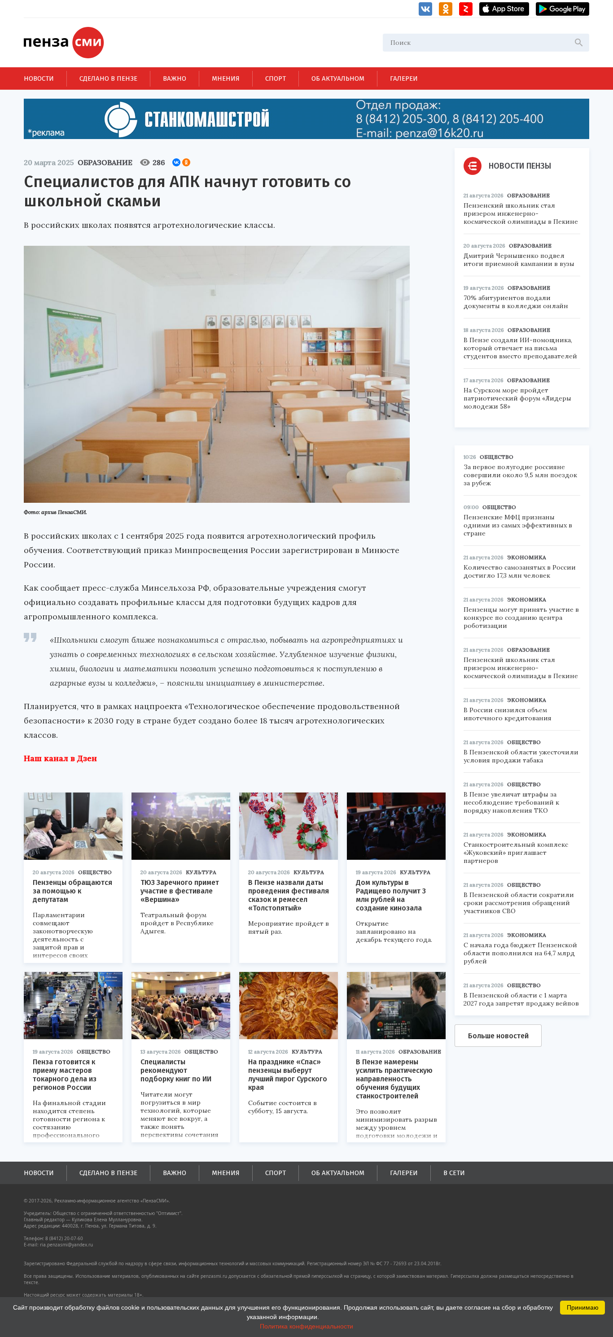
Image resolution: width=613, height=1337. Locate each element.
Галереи (404, 78)
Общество (95, 872)
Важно (174, 78)
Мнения (226, 78)
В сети (454, 1173)
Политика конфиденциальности (306, 1326)
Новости (39, 78)
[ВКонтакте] (176, 162)
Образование (105, 162)
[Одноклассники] (186, 162)
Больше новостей (498, 1036)
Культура (201, 872)
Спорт (275, 78)
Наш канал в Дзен (60, 758)
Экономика (526, 557)
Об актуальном (337, 78)
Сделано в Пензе (108, 78)
